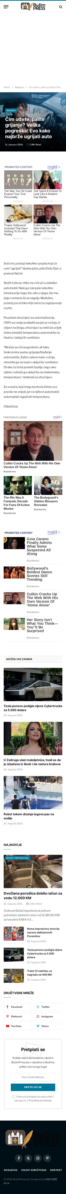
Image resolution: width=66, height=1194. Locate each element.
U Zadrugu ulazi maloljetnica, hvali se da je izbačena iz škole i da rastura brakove (32, 762)
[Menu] (6, 7)
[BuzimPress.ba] (33, 7)
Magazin (11, 110)
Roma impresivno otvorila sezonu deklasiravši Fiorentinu (43, 932)
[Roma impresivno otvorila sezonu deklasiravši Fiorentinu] (14, 934)
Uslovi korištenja (34, 1170)
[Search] (60, 7)
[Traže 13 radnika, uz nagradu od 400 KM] (14, 976)
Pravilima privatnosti (40, 1100)
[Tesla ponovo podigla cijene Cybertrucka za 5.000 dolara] (33, 684)
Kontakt (56, 1170)
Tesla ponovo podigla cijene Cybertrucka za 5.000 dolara (44, 953)
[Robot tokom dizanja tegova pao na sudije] (33, 792)
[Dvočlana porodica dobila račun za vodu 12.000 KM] (33, 871)
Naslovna (11, 1170)
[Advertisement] (33, 49)
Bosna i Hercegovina (17, 858)
